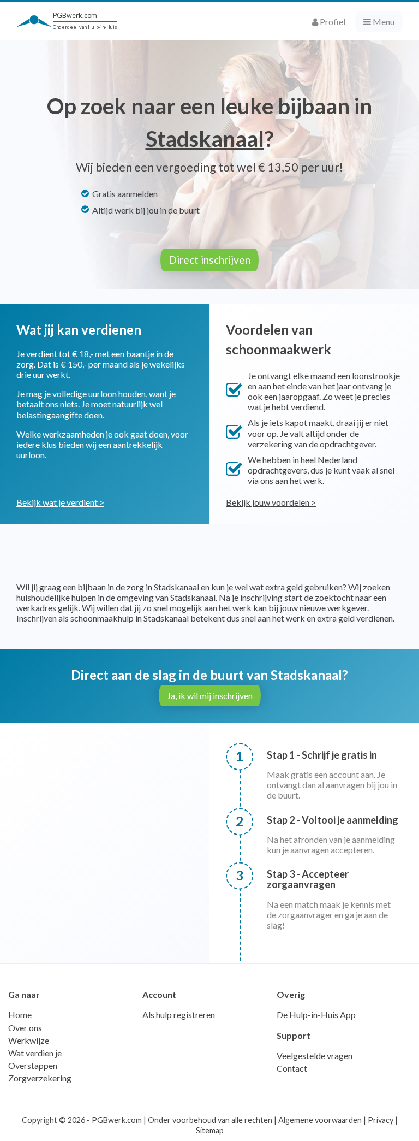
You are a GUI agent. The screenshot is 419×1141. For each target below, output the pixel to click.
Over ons (25, 1027)
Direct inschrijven (209, 259)
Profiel (331, 21)
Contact (292, 1068)
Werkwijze (28, 1040)
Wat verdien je (35, 1053)
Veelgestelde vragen (314, 1055)
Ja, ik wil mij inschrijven (210, 695)
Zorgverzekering (39, 1078)
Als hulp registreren (178, 1014)
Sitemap (210, 1130)
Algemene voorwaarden (320, 1120)
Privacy (380, 1120)
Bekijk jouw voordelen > (271, 502)
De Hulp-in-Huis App (316, 1014)
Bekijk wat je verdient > (60, 502)
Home (20, 1014)
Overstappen (32, 1065)
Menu (382, 21)
